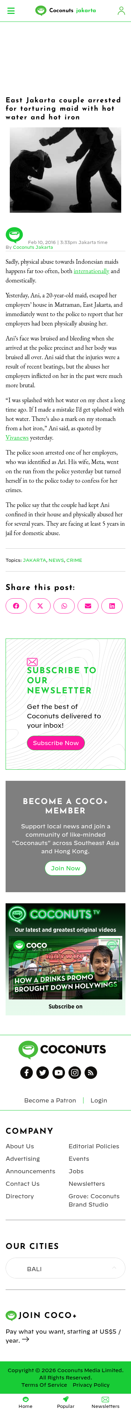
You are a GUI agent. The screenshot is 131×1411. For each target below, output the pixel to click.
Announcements (30, 1171)
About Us (20, 1146)
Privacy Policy (91, 1385)
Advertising (23, 1159)
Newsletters (86, 1184)
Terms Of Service (44, 1385)
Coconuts (72, 11)
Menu (11, 11)
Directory (20, 1196)
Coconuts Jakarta (33, 247)
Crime (74, 560)
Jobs (75, 1171)
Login (121, 11)
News (56, 560)
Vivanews (17, 437)
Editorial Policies (93, 1146)
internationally (91, 271)
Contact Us (22, 1184)
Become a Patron (50, 1100)
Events (78, 1159)
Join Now (65, 868)
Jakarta (34, 560)
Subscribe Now (56, 743)
